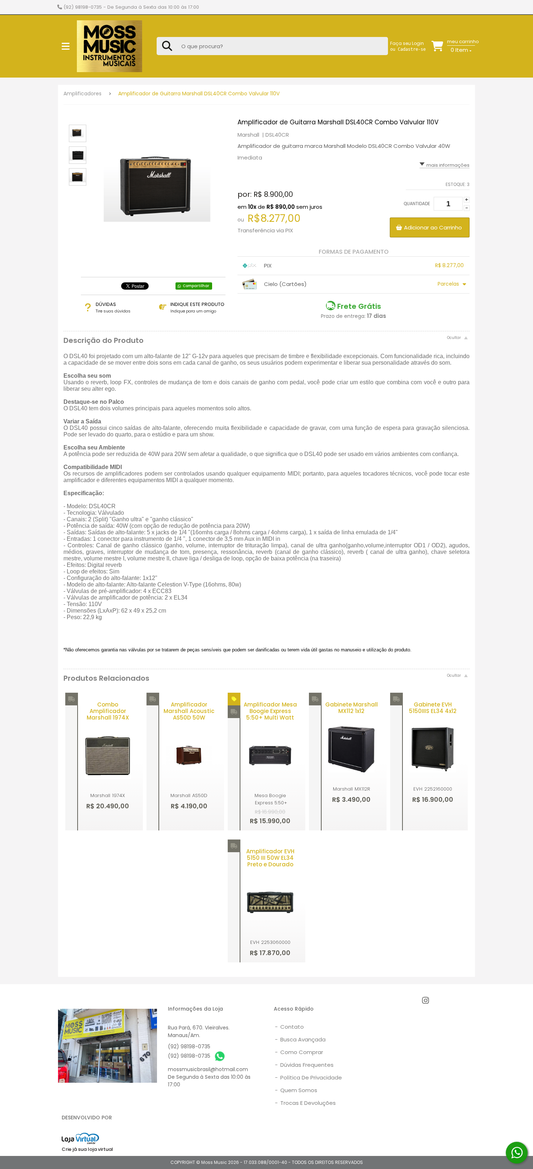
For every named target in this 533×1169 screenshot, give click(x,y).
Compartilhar (196, 286)
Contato (289, 1027)
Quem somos (296, 1090)
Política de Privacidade (308, 1077)
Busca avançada (300, 1039)
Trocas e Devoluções (305, 1103)
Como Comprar (299, 1052)
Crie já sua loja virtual (87, 1149)
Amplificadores (82, 93)
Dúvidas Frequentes (304, 1065)
